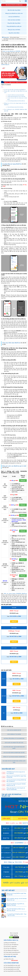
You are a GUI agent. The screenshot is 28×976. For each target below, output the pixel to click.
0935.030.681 (14, 960)
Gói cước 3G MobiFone (10, 948)
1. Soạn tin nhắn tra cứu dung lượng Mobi (15, 95)
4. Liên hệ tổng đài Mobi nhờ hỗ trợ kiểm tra (16, 100)
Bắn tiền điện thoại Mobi (14, 10)
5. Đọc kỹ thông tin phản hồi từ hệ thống (15, 107)
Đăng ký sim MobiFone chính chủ (14, 13)
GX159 (14, 607)
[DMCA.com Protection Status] (14, 937)
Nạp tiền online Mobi (14, 32)
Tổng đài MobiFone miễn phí (14, 26)
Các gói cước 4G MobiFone (11, 944)
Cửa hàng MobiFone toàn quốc (12, 965)
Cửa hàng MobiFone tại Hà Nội (12, 967)
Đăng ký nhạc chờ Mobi (14, 29)
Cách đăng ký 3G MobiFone (12, 950)
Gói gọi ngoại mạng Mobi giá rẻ (12, 952)
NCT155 (14, 627)
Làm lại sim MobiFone (14, 16)
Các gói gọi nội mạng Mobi (11, 954)
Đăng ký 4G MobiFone (10, 942)
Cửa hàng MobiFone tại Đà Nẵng (13, 971)
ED (3, 713)
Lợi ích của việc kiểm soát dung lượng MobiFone (15, 89)
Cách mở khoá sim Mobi (14, 19)
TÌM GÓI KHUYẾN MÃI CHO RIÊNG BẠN (14, 4)
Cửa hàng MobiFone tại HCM (12, 969)
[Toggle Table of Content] (2, 87)
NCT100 (14, 648)
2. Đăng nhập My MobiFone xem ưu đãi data (16, 96)
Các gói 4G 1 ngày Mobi (11, 946)
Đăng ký (23, 480)
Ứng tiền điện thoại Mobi (14, 23)
